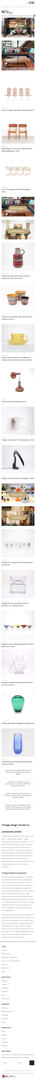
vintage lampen (17, 495)
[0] (33, 17)
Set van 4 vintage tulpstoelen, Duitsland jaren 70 (18, 110)
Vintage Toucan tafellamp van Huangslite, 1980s (18, 478)
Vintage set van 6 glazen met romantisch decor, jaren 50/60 (17, 563)
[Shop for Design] (7, 12)
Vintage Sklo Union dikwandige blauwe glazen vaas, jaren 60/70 (17, 763)
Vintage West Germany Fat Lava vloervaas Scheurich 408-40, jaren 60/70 (16, 277)
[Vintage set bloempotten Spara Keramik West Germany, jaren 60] (18, 297)
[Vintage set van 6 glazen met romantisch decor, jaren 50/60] (18, 543)
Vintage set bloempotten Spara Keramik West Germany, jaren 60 (17, 318)
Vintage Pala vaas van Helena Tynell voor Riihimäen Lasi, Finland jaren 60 (15, 604)
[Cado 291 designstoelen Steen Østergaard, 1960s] (18, 170)
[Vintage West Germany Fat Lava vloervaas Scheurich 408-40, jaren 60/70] (18, 256)
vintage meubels (17, 208)
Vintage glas (17, 518)
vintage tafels (10, 49)
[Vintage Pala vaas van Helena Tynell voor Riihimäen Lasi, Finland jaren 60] (18, 584)
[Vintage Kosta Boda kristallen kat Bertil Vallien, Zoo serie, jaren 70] (18, 663)
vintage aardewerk (17, 231)
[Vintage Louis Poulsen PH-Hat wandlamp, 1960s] (18, 421)
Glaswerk (5, 560)
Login (27, 2)
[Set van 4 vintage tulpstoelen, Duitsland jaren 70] (18, 91)
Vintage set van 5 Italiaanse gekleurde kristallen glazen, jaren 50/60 (18, 645)
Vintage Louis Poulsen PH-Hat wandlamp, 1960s (18, 440)
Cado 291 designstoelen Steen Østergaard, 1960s (16, 190)
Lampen (4, 399)
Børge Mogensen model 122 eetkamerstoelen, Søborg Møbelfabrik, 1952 (17, 150)
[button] (14, 66)
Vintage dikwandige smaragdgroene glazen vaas (18, 723)
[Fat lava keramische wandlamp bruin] (18, 382)
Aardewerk (5, 273)
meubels (4, 108)
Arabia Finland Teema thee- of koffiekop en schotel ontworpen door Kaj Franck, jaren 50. (17, 358)
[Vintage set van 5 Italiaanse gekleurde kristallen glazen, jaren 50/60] (18, 625)
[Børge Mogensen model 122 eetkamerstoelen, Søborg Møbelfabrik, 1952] (18, 129)
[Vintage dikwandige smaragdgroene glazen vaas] (18, 704)
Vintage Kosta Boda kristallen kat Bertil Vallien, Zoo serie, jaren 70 (17, 683)
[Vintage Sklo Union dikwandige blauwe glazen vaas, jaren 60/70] (18, 742)
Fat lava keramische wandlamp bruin (14, 401)
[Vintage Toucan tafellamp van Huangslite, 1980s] (18, 459)
